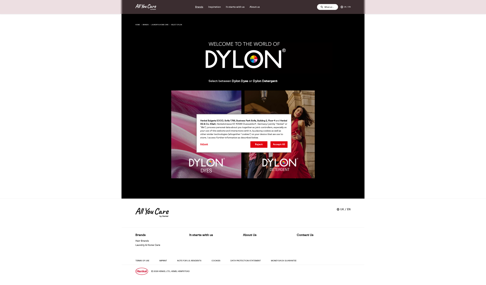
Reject (259, 144)
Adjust (204, 144)
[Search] (322, 7)
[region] (243, 133)
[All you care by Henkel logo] (145, 7)
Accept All (279, 144)
